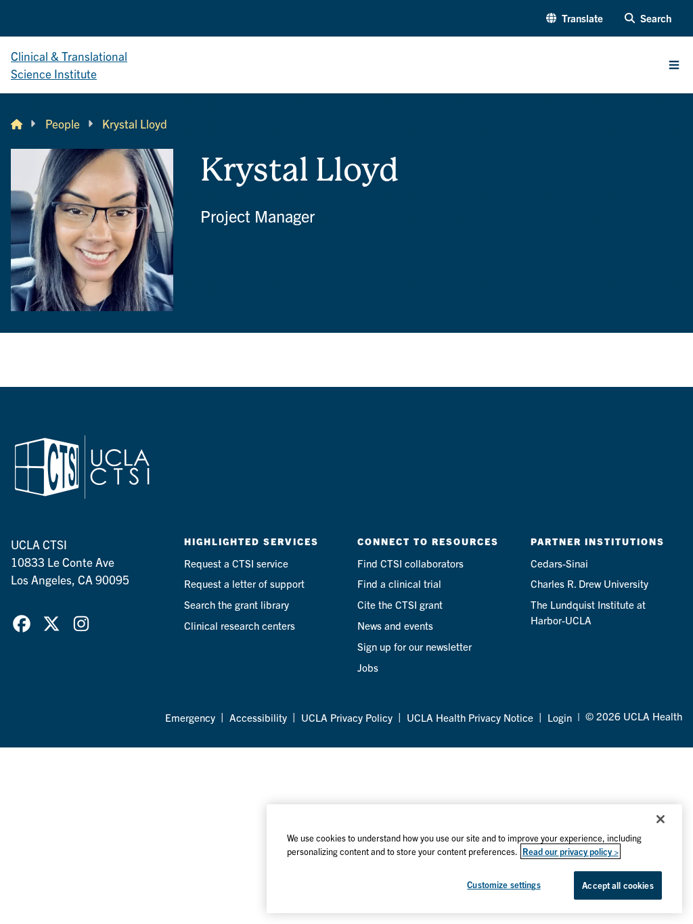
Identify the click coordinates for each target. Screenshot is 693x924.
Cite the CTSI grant (400, 604)
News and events (395, 625)
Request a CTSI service (236, 563)
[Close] (660, 819)
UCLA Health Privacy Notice (470, 717)
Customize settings (503, 884)
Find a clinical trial (399, 583)
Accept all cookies (617, 885)
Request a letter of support (244, 583)
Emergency (190, 717)
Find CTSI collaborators (410, 563)
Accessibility (258, 717)
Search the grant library (236, 604)
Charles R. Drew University (589, 583)
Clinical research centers (239, 625)
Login (559, 717)
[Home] (16, 124)
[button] (574, 18)
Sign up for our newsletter (414, 646)
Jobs (367, 667)
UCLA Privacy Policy (347, 717)
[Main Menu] (674, 65)
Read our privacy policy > (570, 851)
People (62, 123)
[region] (474, 858)
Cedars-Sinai (559, 563)
